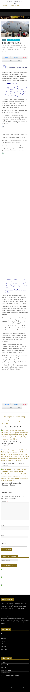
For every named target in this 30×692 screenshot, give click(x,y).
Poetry (2, 636)
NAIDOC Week (11, 49)
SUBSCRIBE (4, 649)
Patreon (22, 608)
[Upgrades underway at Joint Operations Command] (15, 469)
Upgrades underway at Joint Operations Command (11, 484)
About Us (3, 667)
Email (2, 535)
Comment (4, 501)
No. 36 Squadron (19, 49)
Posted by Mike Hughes (16, 45)
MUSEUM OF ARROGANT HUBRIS (10, 675)
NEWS (2, 633)
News (4, 39)
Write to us (4, 652)
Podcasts (3, 638)
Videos (3, 644)
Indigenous (4, 49)
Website (3, 543)
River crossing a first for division (13, 463)
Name (2, 525)
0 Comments (10, 47)
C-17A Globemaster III (21, 47)
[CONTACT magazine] (2, 13)
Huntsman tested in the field (11, 5)
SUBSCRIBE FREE (5, 673)
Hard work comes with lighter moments (12, 422)
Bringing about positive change (14, 417)
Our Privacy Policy (6, 670)
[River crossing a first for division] (15, 450)
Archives (3, 646)
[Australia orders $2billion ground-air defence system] (15, 430)
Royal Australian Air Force (14, 39)
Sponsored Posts (5, 665)
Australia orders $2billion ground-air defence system (14, 443)
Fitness (3, 641)
